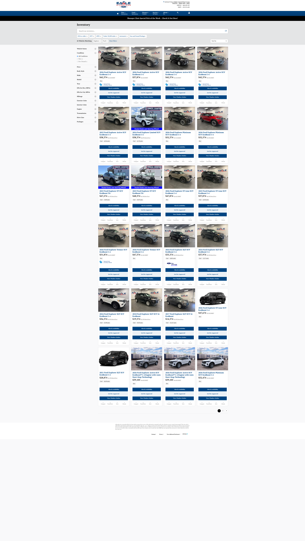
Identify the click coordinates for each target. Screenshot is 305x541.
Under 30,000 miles (110, 36)
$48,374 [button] (141, 196)
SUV (92, 36)
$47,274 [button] (108, 196)
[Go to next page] (226, 410)
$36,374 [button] (108, 319)
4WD (98, 36)
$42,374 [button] (107, 77)
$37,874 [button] (140, 77)
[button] (114, 81)
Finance (145, 13)
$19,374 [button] (141, 319)
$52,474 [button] (206, 378)
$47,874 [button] (173, 196)
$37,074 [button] (207, 196)
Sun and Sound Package (138, 36)
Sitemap (153, 434)
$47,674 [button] (206, 313)
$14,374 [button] (174, 319)
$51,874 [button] (107, 255)
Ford (104, 41)
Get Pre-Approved (113, 93)
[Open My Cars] (189, 13)
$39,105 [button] (140, 380)
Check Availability (113, 88)
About (165, 13)
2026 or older (82, 36)
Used (135, 13)
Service (155, 13)
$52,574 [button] (206, 137)
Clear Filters (113, 41)
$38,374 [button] (108, 137)
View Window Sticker (113, 97)
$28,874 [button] (108, 378)
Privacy (161, 434)
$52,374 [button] (173, 137)
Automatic (123, 36)
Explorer (96, 41)
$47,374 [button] (140, 255)
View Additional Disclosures (173, 434)
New (124, 13)
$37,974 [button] (207, 255)
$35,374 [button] (174, 255)
